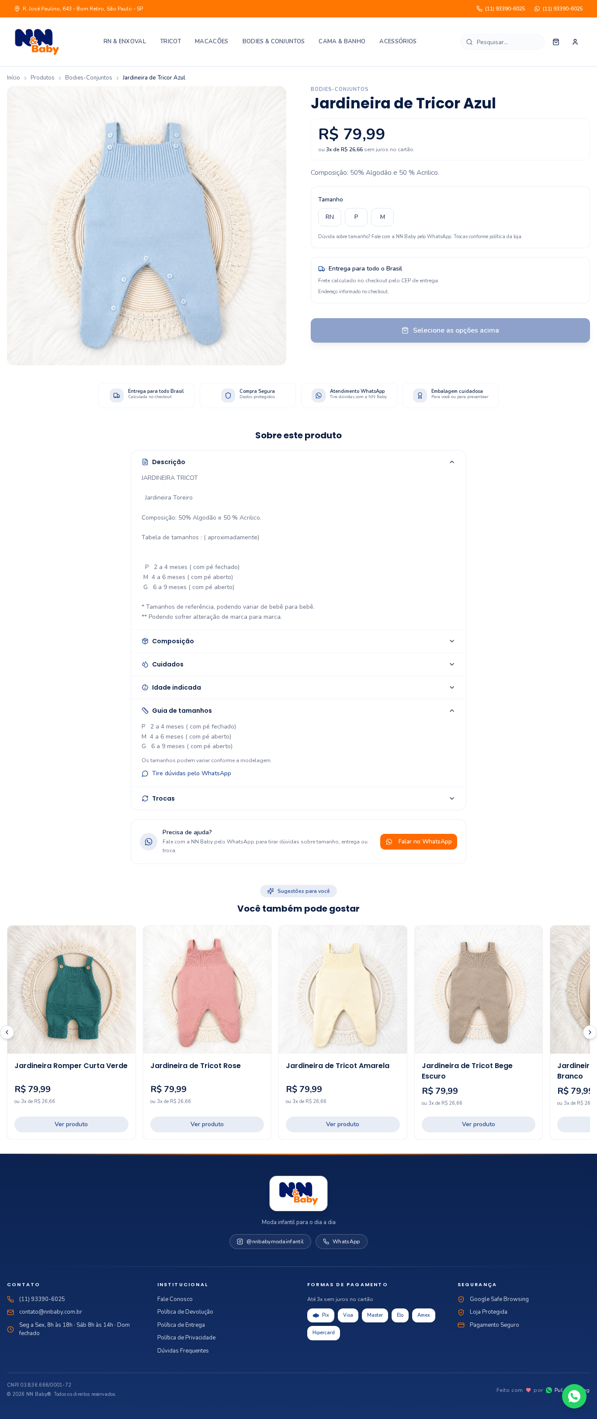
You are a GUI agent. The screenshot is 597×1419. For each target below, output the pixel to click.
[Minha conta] (575, 42)
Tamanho (330, 199)
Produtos (43, 78)
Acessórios (398, 41)
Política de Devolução (185, 1312)
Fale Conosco (175, 1299)
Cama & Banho (342, 41)
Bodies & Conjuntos (274, 41)
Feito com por (543, 1390)
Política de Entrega (181, 1325)
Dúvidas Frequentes (183, 1351)
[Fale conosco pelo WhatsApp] (574, 1396)
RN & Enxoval (125, 41)
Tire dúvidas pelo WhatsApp (191, 773)
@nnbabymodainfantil (275, 1241)
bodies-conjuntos (88, 78)
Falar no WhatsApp (425, 841)
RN (330, 217)
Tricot (170, 41)
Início (13, 78)
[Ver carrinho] (556, 42)
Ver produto (71, 1124)
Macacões (212, 41)
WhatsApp (346, 1241)
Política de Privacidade (186, 1338)
